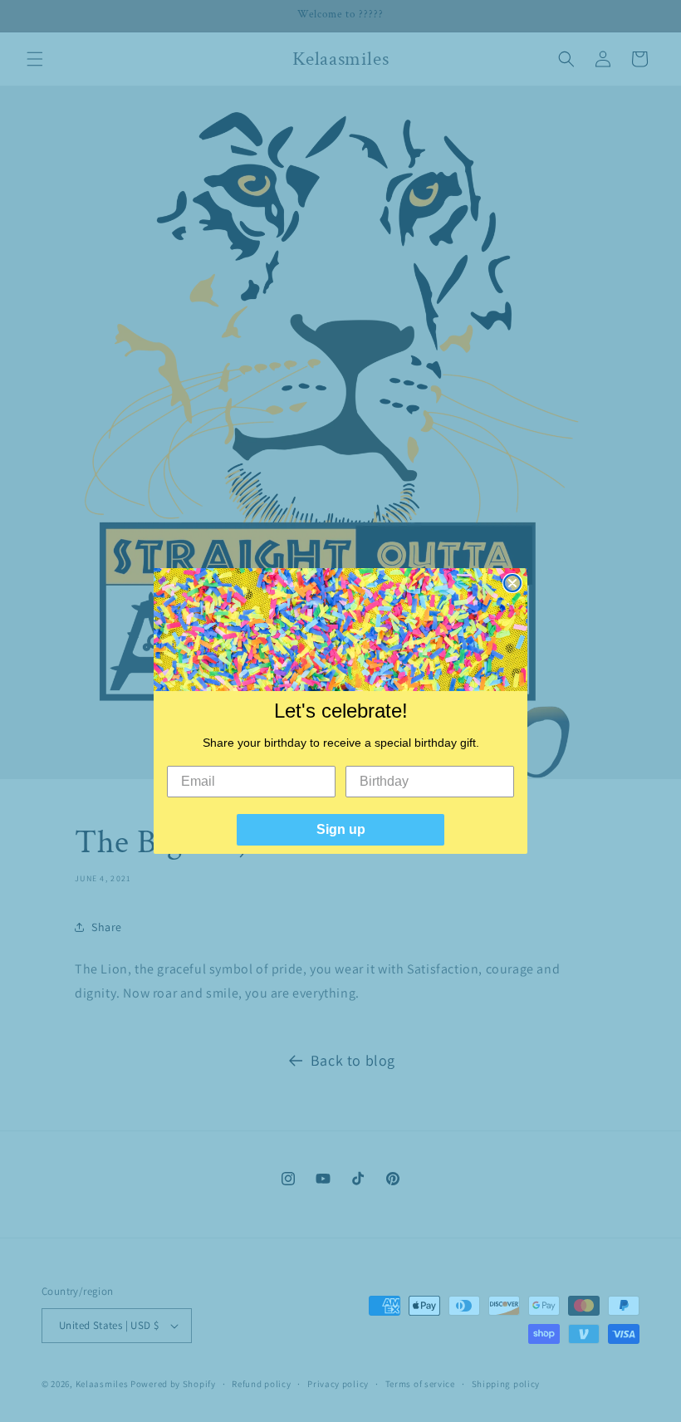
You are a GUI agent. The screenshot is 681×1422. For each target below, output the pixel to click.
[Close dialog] (512, 583)
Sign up (340, 829)
